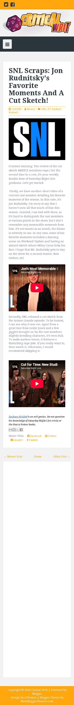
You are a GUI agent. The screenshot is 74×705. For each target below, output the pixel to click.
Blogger (37, 693)
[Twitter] (6, 5)
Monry (31, 109)
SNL (43, 109)
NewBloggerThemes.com (37, 701)
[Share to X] (18, 430)
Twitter (52, 436)
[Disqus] (37, 518)
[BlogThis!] (14, 430)
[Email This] (10, 430)
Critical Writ (39, 689)
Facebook (35, 436)
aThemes (30, 697)
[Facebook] (12, 5)
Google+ (18, 440)
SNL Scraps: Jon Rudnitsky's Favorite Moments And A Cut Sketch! (36, 86)
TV (49, 109)
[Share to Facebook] (21, 430)
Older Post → (61, 456)
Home (38, 456)
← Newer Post (13, 456)
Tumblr (33, 440)
